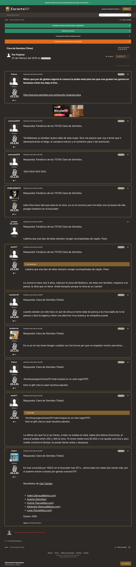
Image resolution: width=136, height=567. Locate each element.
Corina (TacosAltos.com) (40, 503)
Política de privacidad (67, 553)
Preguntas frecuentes (68, 31)
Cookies (86, 553)
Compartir (110, 56)
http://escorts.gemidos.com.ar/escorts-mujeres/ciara (52, 94)
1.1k (15, 354)
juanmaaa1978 (14, 121)
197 (15, 321)
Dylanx (14, 451)
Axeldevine (14, 328)
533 (15, 214)
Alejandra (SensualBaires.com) (43, 506)
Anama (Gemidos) (37, 499)
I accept (126, 563)
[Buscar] (129, 15)
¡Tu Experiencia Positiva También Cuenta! (68, 36)
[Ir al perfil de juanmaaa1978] (14, 127)
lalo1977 (14, 247)
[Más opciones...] (128, 74)
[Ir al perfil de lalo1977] (14, 253)
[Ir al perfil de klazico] (14, 368)
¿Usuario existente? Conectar (111, 9)
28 (15, 388)
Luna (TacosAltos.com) (39, 510)
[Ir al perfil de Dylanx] (14, 457)
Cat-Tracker (45, 483)
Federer (20, 54)
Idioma (50, 553)
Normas (18, 564)
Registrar (126, 9)
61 (15, 273)
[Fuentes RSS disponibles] (129, 547)
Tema (56, 553)
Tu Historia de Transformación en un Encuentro (68, 41)
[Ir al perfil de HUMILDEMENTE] (14, 194)
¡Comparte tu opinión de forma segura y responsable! (68, 25)
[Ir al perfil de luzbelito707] (14, 301)
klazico (14, 362)
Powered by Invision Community (68, 557)
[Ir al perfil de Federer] (9, 55)
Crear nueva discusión (122, 65)
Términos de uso (9, 564)
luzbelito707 (14, 295)
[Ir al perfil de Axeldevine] (14, 335)
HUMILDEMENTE (14, 188)
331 (15, 477)
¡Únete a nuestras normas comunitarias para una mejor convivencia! (66, 2)
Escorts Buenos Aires (12, 15)
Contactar (79, 553)
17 (15, 147)
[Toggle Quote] (26, 264)
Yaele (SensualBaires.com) (41, 495)
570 (15, 100)
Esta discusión (121, 15)
